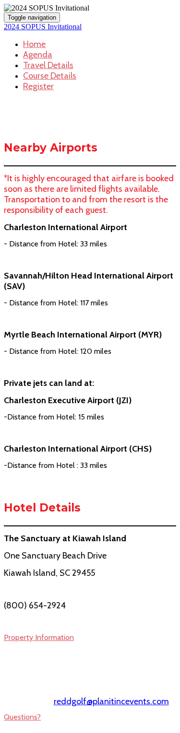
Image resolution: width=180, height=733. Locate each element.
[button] (39, 637)
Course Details (49, 75)
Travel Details (48, 65)
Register (38, 86)
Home (34, 44)
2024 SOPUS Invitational (43, 27)
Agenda (37, 54)
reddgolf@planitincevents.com (111, 701)
